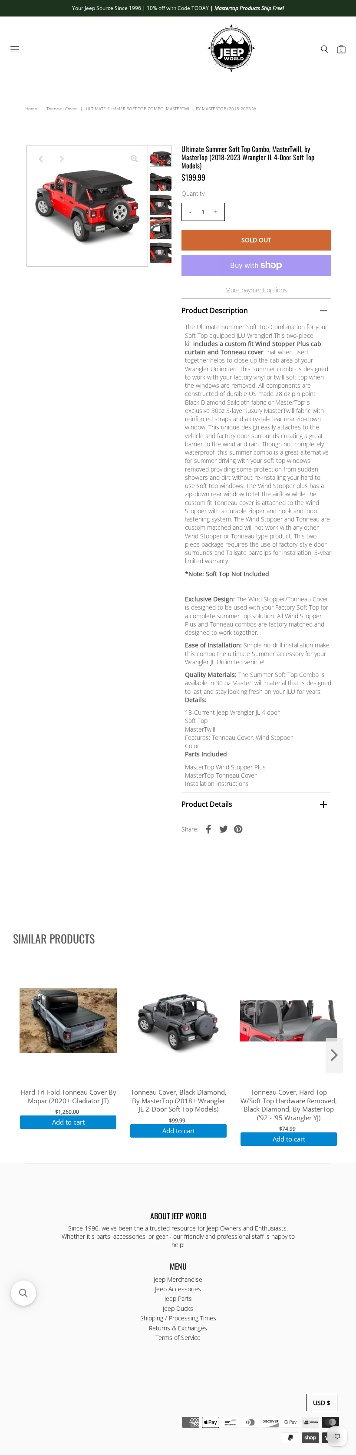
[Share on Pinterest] (238, 828)
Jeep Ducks (178, 1308)
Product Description (214, 310)
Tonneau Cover (61, 109)
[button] (23, 1293)
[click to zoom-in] (134, 158)
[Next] (61, 158)
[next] (334, 1055)
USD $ (321, 1403)
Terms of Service (178, 1337)
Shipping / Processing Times (178, 1318)
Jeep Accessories (178, 1289)
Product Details (206, 804)
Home (31, 109)
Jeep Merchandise (178, 1279)
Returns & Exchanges (178, 1328)
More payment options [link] (256, 290)
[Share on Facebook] (208, 828)
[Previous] (40, 158)
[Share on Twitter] (223, 828)
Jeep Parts (178, 1298)
